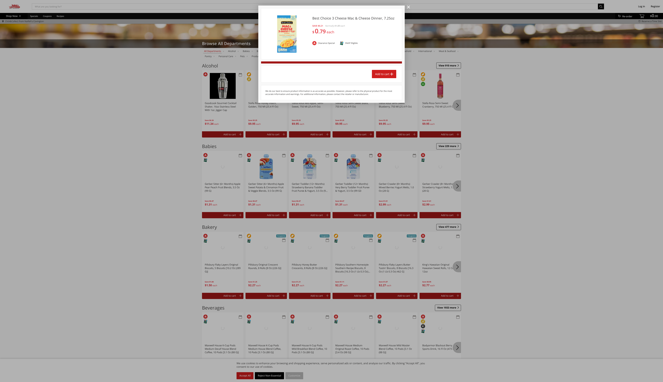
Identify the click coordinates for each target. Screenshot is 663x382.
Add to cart (382, 74)
